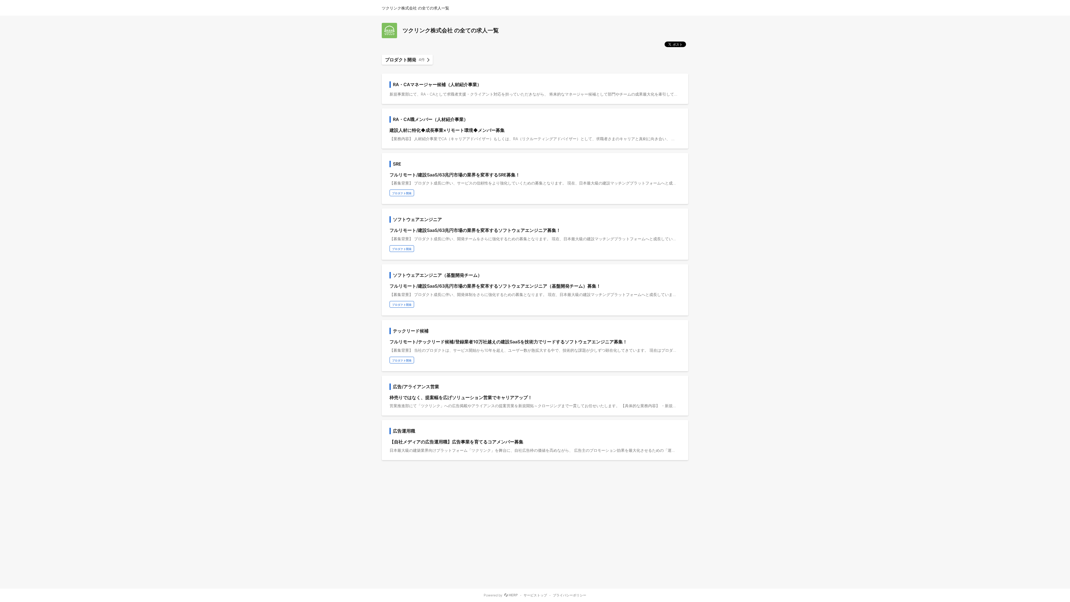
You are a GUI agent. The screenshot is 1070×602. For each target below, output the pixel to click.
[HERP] (511, 595)
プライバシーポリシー (569, 595)
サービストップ (535, 595)
